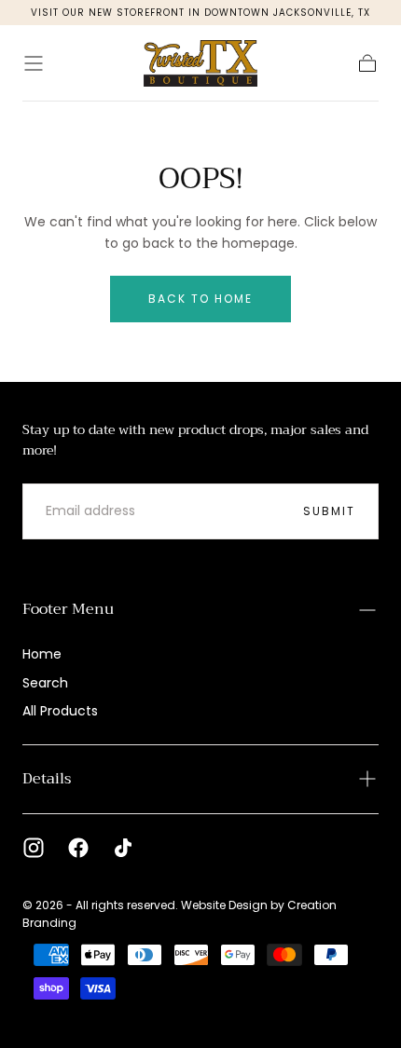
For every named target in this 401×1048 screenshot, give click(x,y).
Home (42, 654)
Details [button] (46, 779)
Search (45, 683)
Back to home (200, 298)
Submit (329, 511)
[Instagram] (33, 847)
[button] (33, 63)
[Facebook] (78, 847)
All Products (60, 710)
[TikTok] (123, 847)
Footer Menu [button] (68, 609)
